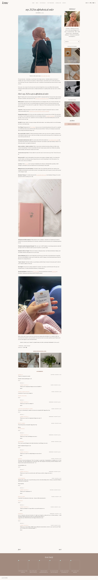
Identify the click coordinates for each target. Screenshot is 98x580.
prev (19, 549)
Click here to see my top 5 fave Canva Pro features (39, 111)
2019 (46, 75)
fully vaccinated (36, 271)
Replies (21, 414)
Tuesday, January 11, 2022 (56, 496)
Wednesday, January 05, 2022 (55, 416)
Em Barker (21, 441)
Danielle (20, 374)
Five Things (33, 127)
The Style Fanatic (21, 428)
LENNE (5, 2)
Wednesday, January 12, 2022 (55, 513)
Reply (19, 380)
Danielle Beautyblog (23, 391)
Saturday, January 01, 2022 (56, 374)
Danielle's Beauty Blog (22, 395)
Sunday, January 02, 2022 (56, 391)
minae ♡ (19, 519)
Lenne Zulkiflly (24, 385)
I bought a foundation (50, 116)
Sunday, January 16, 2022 (56, 525)
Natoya (20, 458)
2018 (44, 75)
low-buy (26, 163)
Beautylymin (21, 496)
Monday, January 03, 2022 (56, 423)
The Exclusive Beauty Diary (25, 408)
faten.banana (21, 478)
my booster (54, 271)
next (60, 549)
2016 (42, 75)
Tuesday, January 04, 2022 (56, 458)
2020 (49, 75)
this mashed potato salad (53, 139)
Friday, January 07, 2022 (56, 478)
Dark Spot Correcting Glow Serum (41, 98)
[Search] (79, 41)
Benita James (21, 423)
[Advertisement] (71, 135)
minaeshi (20, 513)
